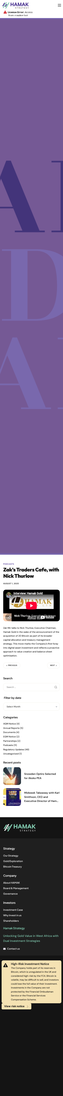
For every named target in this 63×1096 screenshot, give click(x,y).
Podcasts (8, 564)
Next (52, 665)
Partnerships (10, 741)
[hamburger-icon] (59, 5)
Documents (9, 732)
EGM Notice (9, 736)
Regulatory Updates (13, 749)
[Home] (15, 5)
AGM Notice (9, 723)
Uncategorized (11, 753)
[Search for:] (31, 687)
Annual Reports (11, 728)
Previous (12, 665)
